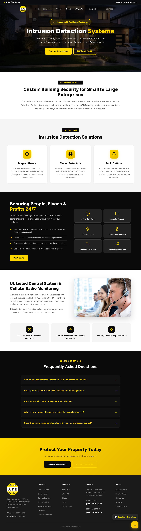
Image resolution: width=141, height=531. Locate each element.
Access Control (43, 502)
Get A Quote (18, 258)
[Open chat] (134, 524)
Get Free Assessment (58, 51)
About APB (66, 490)
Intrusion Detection (45, 515)
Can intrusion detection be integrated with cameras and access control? (58, 423)
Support (93, 9)
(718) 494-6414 (94, 512)
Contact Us (120, 498)
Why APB (80, 9)
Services (47, 9)
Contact (109, 9)
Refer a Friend (67, 506)
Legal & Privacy (121, 506)
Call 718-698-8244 (84, 464)
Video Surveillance (44, 506)
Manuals (119, 502)
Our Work (41, 510)
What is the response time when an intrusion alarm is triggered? (54, 412)
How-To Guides (121, 494)
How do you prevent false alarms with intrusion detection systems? (56, 380)
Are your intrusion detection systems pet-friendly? (48, 401)
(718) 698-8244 (84, 51)
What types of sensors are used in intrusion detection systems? (54, 390)
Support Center (121, 490)
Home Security (43, 490)
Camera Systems (44, 498)
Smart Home (42, 494)
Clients (59, 9)
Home (36, 9)
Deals (68, 9)
